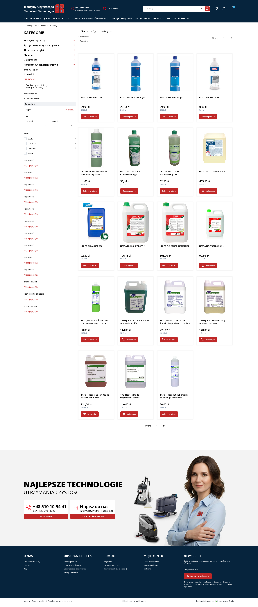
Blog (25, 569)
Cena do (55, 121)
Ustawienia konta (151, 565)
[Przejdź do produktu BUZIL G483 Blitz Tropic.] (175, 74)
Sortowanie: (83, 36)
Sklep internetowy (134, 601)
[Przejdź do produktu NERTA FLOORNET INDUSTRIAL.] (175, 222)
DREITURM (32, 148)
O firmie (27, 565)
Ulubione (147, 569)
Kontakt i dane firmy (32, 561)
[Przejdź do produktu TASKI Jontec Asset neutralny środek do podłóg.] (135, 297)
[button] (207, 8)
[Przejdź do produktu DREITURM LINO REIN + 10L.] (214, 148)
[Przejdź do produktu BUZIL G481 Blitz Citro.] (96, 74)
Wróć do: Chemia (33, 98)
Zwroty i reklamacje (72, 572)
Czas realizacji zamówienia (75, 569)
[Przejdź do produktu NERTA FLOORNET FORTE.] (135, 222)
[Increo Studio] (225, 601)
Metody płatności (71, 561)
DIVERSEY (32, 144)
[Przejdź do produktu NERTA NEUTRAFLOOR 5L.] (214, 222)
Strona (215, 38)
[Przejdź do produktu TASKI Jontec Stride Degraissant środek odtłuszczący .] (135, 371)
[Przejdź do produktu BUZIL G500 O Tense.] (214, 74)
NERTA (30, 153)
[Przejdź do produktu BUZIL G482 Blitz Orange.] (135, 74)
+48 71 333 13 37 (113, 9)
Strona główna (31, 26)
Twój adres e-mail (191, 570)
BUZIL (30, 139)
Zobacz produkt (90, 116)
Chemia (43, 26)
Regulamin (108, 561)
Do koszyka (210, 191)
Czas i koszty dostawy (73, 565)
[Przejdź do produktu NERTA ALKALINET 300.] (96, 222)
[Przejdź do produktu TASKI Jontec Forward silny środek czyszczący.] (214, 297)
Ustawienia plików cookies (115, 569)
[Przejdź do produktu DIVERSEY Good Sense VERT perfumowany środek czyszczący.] (96, 148)
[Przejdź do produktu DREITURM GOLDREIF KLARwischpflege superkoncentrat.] (135, 148)
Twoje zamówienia (151, 561)
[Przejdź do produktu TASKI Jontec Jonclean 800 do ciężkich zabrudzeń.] (96, 371)
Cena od (29, 121)
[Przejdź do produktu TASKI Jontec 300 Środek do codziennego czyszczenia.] (96, 297)
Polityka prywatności (112, 565)
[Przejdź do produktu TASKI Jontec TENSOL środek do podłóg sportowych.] (175, 371)
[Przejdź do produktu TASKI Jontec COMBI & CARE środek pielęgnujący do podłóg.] (175, 297)
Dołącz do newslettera (198, 576)
